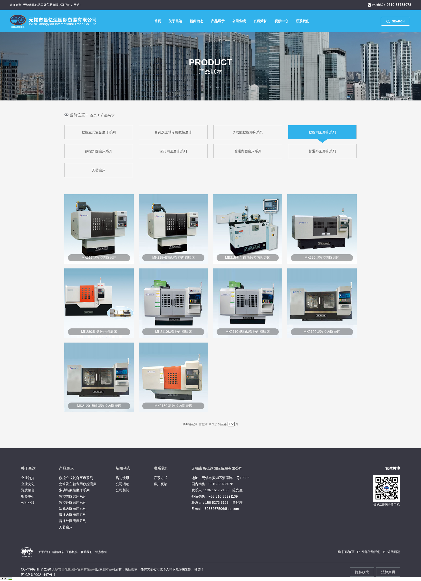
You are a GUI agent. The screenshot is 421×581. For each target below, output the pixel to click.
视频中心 (281, 21)
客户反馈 (160, 484)
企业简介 (28, 478)
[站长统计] (6, 579)
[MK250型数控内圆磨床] (322, 263)
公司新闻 (122, 490)
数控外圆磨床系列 (98, 151)
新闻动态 (196, 21)
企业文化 (28, 484)
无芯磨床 (98, 170)
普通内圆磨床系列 (247, 151)
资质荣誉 (260, 21)
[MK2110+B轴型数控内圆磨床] (247, 337)
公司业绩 (239, 21)
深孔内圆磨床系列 (173, 151)
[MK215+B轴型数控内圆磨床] (173, 263)
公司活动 (122, 484)
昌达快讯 (122, 478)
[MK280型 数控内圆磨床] (99, 337)
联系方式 (160, 478)
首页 (157, 21)
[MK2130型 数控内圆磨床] (173, 411)
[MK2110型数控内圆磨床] (173, 337)
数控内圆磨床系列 (322, 132)
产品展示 (218, 21)
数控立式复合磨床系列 (99, 132)
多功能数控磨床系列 (247, 132)
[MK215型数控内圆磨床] (99, 263)
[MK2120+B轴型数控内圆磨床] (99, 411)
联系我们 (302, 21)
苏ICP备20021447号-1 (38, 575)
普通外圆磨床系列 (322, 151)
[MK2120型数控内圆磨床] (322, 337)
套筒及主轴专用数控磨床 (173, 132)
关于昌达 (175, 21)
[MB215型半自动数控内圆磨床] (247, 263)
